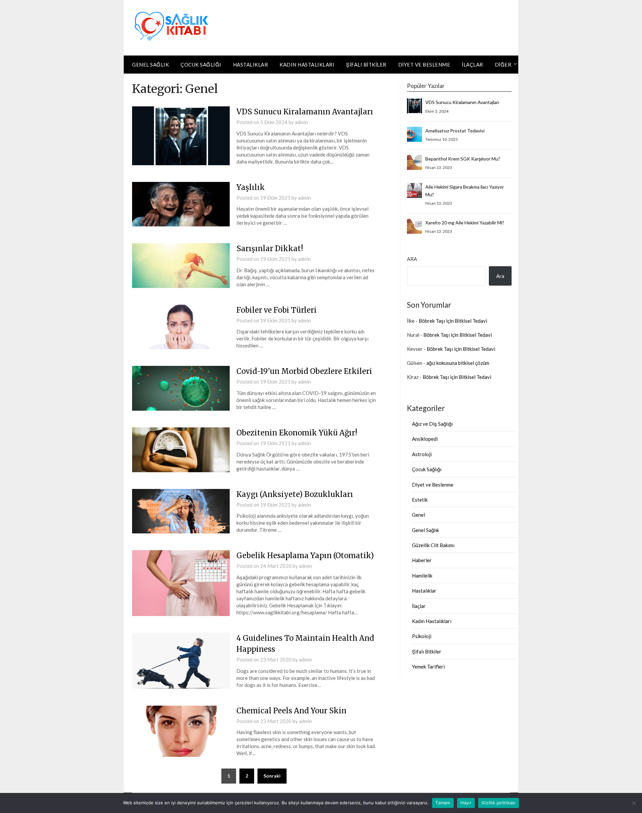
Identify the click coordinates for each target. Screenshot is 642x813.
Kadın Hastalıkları (307, 65)
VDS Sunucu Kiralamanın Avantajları (304, 111)
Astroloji (422, 454)
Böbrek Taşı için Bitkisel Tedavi (453, 321)
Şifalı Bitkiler (366, 65)
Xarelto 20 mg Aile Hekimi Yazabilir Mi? (464, 222)
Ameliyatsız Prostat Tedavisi (455, 130)
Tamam (442, 802)
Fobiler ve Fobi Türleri (276, 310)
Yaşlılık (250, 187)
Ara (412, 259)
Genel (418, 515)
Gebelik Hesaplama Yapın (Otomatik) (305, 555)
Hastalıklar (250, 65)
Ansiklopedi (425, 439)
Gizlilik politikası (498, 802)
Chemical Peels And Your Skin (291, 710)
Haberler (422, 560)
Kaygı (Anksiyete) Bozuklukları (294, 494)
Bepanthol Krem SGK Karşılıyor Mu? (462, 159)
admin (301, 122)
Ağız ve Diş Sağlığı (432, 424)
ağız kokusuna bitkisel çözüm (457, 363)
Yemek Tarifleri (428, 667)
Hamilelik (422, 576)
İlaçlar (472, 65)
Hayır (465, 802)
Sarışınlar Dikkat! (269, 248)
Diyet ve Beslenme (424, 65)
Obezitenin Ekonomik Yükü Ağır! (296, 432)
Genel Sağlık (150, 65)
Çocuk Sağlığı (201, 65)
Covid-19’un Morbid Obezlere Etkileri (304, 371)
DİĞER (503, 65)
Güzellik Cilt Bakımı (433, 545)
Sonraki (272, 776)
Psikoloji (421, 636)
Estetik (420, 500)
